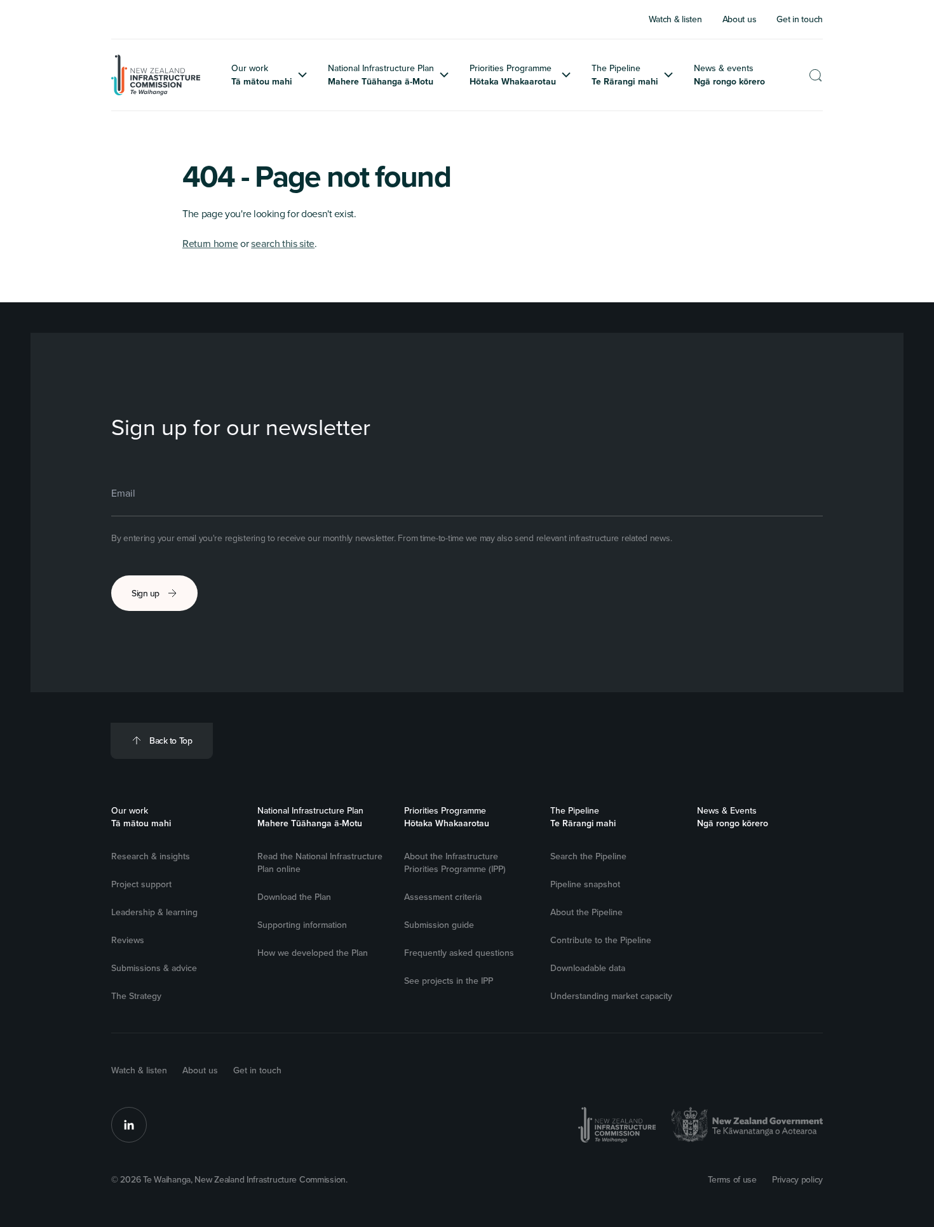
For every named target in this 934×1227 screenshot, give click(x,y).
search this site (283, 243)
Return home (210, 243)
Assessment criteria (443, 896)
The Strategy (136, 995)
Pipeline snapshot (585, 884)
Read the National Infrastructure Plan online (319, 862)
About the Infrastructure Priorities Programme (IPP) (455, 862)
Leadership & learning (154, 912)
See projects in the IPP (448, 980)
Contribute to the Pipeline (600, 940)
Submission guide (439, 924)
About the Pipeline (586, 912)
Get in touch (257, 1070)
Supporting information (302, 924)
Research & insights (150, 856)
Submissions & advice (154, 968)
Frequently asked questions (459, 952)
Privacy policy (797, 1179)
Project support (141, 884)
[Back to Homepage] (156, 75)
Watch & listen (139, 1070)
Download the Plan (294, 896)
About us (200, 1070)
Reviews (127, 940)
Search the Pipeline (588, 856)
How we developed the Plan (312, 952)
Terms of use (732, 1179)
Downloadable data (587, 968)
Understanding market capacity (611, 995)
